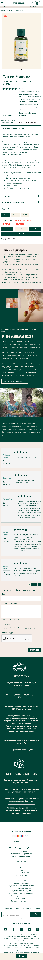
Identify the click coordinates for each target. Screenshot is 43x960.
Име (3, 594)
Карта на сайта (21, 861)
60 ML (6, 215)
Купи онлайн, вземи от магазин (21, 886)
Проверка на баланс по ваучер (21, 893)
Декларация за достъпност (21, 901)
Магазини (21, 878)
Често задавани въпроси (21, 856)
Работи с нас (21, 880)
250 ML (15, 215)
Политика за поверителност (21, 854)
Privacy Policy (20, 918)
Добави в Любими (11, 239)
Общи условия (21, 851)
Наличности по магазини (27, 122)
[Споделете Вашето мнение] (9, 89)
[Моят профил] (32, 3)
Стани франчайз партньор (21, 896)
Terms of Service (27, 918)
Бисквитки (22, 859)
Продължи (35, 650)
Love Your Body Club (21, 873)
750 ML (25, 215)
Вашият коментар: (9, 603)
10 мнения (7, 115)
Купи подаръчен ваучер (21, 891)
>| (39, 584)
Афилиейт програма (21, 883)
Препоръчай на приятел (21, 888)
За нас (21, 870)
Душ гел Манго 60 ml (16, 10)
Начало (3, 10)
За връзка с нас (22, 875)
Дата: (5, 461)
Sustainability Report (21, 898)
